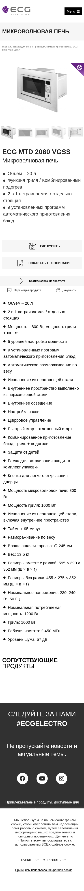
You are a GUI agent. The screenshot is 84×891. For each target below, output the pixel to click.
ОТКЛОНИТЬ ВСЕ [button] (55, 860)
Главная (6, 46)
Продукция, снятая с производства (52, 46)
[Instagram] (61, 778)
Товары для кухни (22, 46)
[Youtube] (42, 778)
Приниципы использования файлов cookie (43, 870)
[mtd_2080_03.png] (42, 90)
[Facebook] (22, 778)
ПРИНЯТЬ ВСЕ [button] (30, 860)
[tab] (42, 281)
